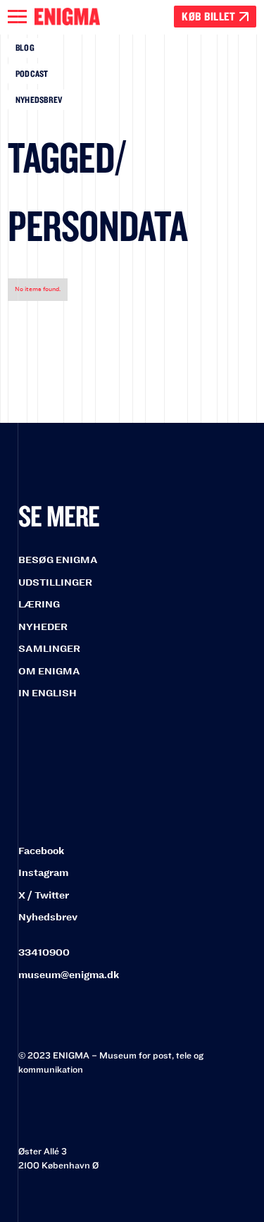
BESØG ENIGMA (58, 560)
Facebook (41, 851)
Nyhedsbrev (39, 100)
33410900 (44, 952)
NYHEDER (43, 627)
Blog (24, 48)
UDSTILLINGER (55, 582)
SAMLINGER (49, 648)
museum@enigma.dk (68, 975)
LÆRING (39, 604)
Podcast (32, 74)
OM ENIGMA (49, 671)
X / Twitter (43, 895)
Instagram (43, 873)
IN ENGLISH (47, 693)
